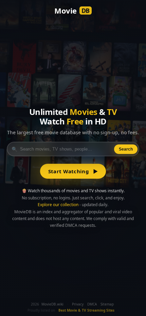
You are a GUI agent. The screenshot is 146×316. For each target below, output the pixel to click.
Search (126, 149)
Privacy (78, 304)
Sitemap (107, 304)
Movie (72, 10)
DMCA (92, 304)
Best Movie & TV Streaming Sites (86, 310)
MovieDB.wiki (52, 304)
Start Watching (73, 171)
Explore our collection (58, 205)
